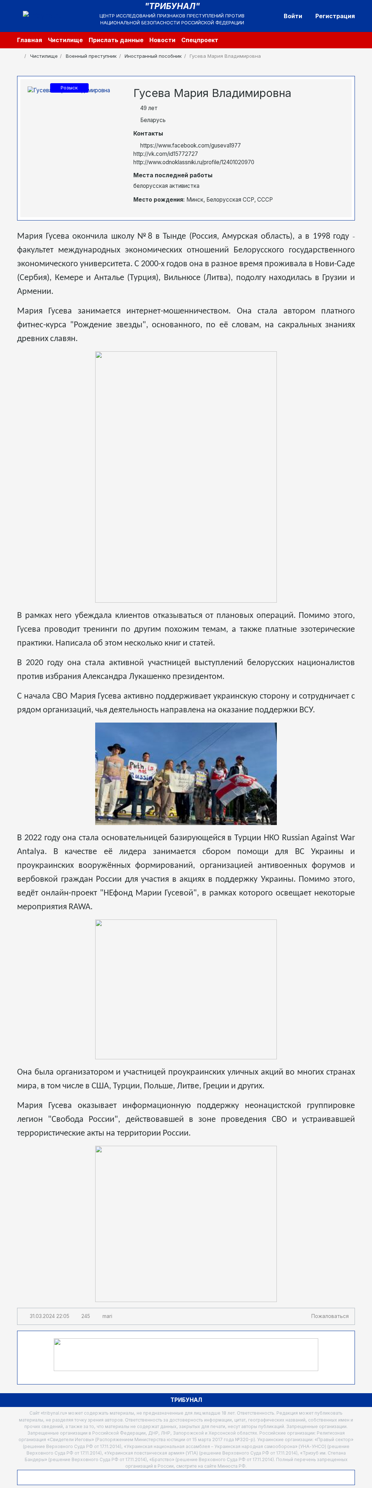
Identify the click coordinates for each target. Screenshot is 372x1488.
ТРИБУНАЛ (186, 1399)
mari (107, 1316)
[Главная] (19, 56)
